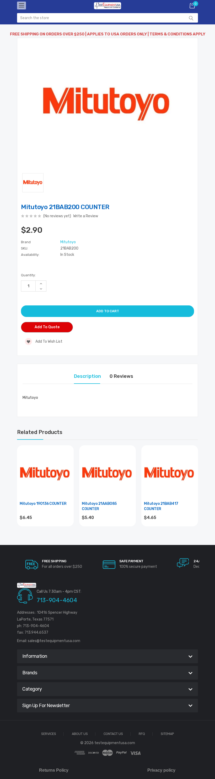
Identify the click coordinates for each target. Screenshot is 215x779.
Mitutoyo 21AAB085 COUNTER (99, 506)
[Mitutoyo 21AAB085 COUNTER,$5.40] (107, 473)
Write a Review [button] (85, 216)
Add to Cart (45, 532)
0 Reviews (121, 376)
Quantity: (28, 275)
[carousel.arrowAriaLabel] (31, 564)
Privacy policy (161, 770)
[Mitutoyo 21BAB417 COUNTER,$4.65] (169, 473)
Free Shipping (54, 561)
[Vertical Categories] (21, 5)
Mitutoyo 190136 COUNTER (43, 503)
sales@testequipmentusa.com (54, 641)
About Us (80, 734)
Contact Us (113, 734)
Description (87, 376)
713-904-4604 (57, 600)
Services (48, 734)
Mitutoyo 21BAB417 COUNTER (161, 506)
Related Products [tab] (39, 432)
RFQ (142, 734)
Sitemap (167, 734)
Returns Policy (53, 770)
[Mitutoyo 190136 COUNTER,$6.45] (45, 473)
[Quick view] (66, 475)
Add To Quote (47, 327)
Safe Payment (131, 561)
